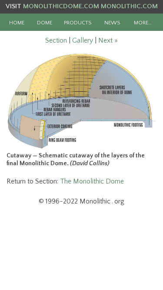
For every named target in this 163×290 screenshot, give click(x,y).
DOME (44, 23)
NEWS (112, 23)
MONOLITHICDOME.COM (61, 6)
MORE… (143, 23)
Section (56, 40)
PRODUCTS (78, 23)
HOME (16, 23)
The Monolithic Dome (92, 181)
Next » (108, 40)
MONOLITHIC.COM (129, 6)
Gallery (82, 40)
